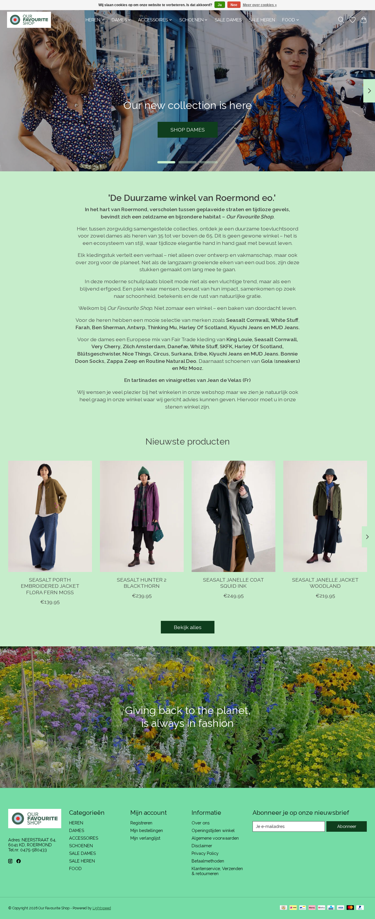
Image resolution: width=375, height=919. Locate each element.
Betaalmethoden (208, 860)
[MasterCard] (350, 908)
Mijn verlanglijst (145, 838)
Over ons (200, 822)
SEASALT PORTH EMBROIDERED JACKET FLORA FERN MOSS (50, 586)
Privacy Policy (205, 853)
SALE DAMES (228, 20)
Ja (220, 5)
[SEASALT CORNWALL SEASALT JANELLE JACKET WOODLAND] (325, 516)
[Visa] (341, 908)
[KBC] (331, 908)
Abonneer (346, 826)
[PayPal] (360, 908)
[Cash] (283, 908)
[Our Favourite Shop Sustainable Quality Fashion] (29, 20)
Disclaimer (202, 845)
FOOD (75, 868)
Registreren (141, 822)
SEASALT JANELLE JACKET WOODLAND (325, 583)
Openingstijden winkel (213, 830)
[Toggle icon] (341, 20)
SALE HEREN (262, 20)
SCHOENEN (81, 845)
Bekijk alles (188, 627)
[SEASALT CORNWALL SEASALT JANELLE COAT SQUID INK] (233, 516)
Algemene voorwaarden (215, 838)
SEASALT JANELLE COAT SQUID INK (233, 583)
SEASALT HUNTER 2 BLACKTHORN (141, 583)
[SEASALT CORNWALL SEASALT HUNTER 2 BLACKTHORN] (142, 516)
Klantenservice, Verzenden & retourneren (217, 871)
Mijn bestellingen (146, 830)
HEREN (76, 822)
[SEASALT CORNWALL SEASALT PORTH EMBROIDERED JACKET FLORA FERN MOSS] (50, 516)
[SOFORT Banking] (312, 908)
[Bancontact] (302, 908)
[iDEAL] (293, 908)
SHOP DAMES (188, 130)
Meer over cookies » (260, 5)
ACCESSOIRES (83, 838)
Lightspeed (102, 908)
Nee (234, 5)
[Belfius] (321, 908)
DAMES (76, 830)
